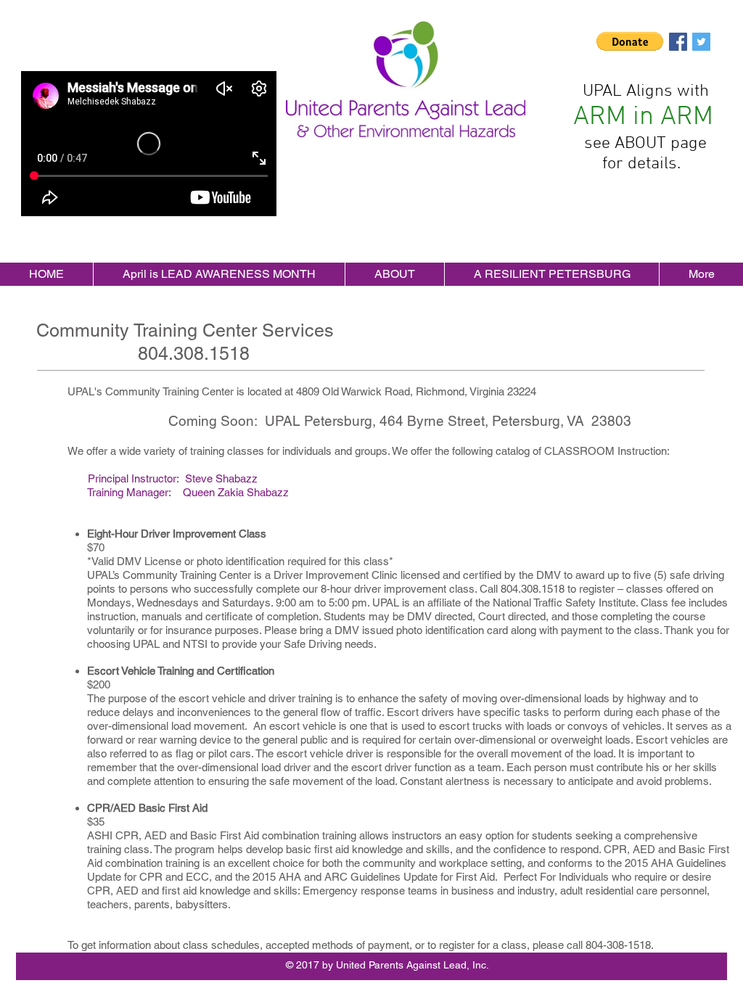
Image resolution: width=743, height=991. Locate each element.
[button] (629, 41)
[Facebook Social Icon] (678, 42)
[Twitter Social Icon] (701, 42)
